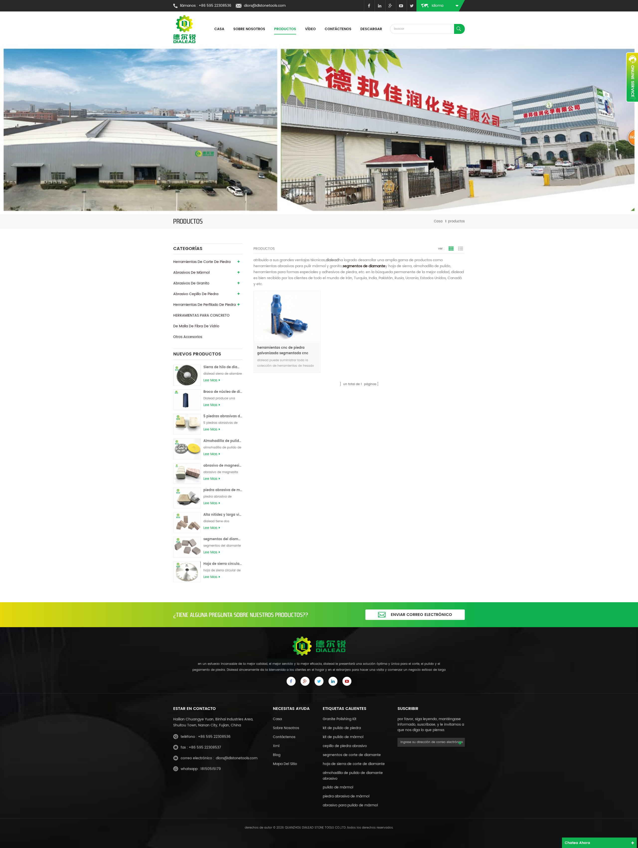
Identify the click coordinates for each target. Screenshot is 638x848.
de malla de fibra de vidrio (196, 326)
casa (219, 29)
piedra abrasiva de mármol (346, 796)
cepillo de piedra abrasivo (345, 746)
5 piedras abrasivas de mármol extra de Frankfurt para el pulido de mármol (222, 416)
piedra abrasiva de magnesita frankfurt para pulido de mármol (222, 490)
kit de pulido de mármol (343, 737)
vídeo (310, 29)
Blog (276, 755)
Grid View (451, 249)
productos (285, 29)
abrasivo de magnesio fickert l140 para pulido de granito (222, 465)
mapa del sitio (285, 764)
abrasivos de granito (191, 283)
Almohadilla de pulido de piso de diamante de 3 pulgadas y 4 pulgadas (222, 441)
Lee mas (210, 380)
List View (460, 249)
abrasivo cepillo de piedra (195, 294)
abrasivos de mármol (191, 272)
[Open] (632, 77)
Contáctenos (338, 29)
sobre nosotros (286, 728)
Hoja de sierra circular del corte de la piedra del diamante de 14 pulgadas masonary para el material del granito (222, 564)
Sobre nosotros (249, 29)
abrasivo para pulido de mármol (350, 805)
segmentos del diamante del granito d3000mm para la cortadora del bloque (222, 539)
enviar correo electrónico (421, 614)
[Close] (632, 105)
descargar (371, 29)
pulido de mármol (338, 787)
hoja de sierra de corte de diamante (354, 764)
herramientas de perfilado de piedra (204, 305)
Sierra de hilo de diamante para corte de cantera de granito (222, 367)
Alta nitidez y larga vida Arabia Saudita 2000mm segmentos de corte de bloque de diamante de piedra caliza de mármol (222, 514)
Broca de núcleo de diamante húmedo (222, 392)
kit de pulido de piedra (342, 728)
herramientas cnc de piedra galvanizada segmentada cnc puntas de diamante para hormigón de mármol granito (282, 350)
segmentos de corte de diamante (352, 755)
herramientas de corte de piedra (202, 262)
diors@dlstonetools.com (265, 5)
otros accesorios (187, 337)
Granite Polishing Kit (339, 719)
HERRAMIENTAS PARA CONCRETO (201, 315)
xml (276, 746)
